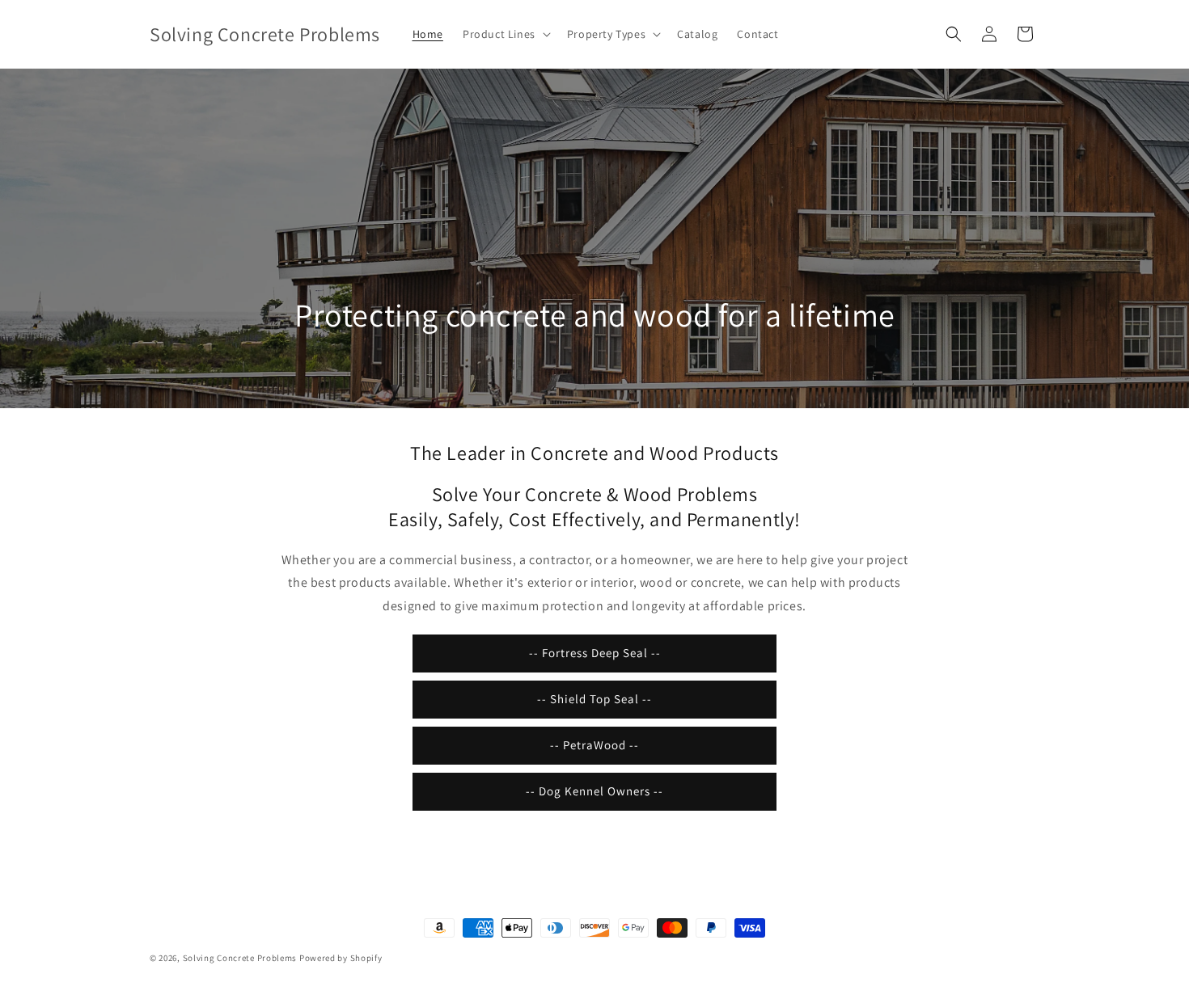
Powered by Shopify (341, 957)
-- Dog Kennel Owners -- (594, 791)
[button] (505, 34)
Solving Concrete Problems (240, 957)
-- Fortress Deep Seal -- (595, 652)
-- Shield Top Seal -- (594, 698)
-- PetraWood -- (594, 745)
